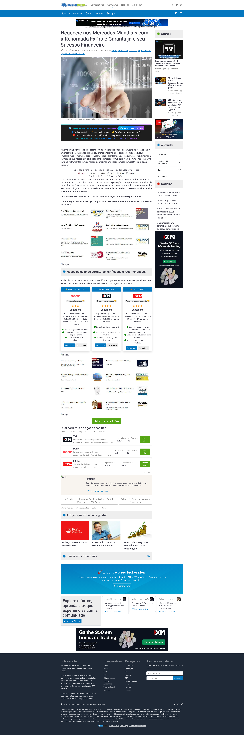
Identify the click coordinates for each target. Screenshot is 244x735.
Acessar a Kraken (120, 374)
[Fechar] (144, 356)
